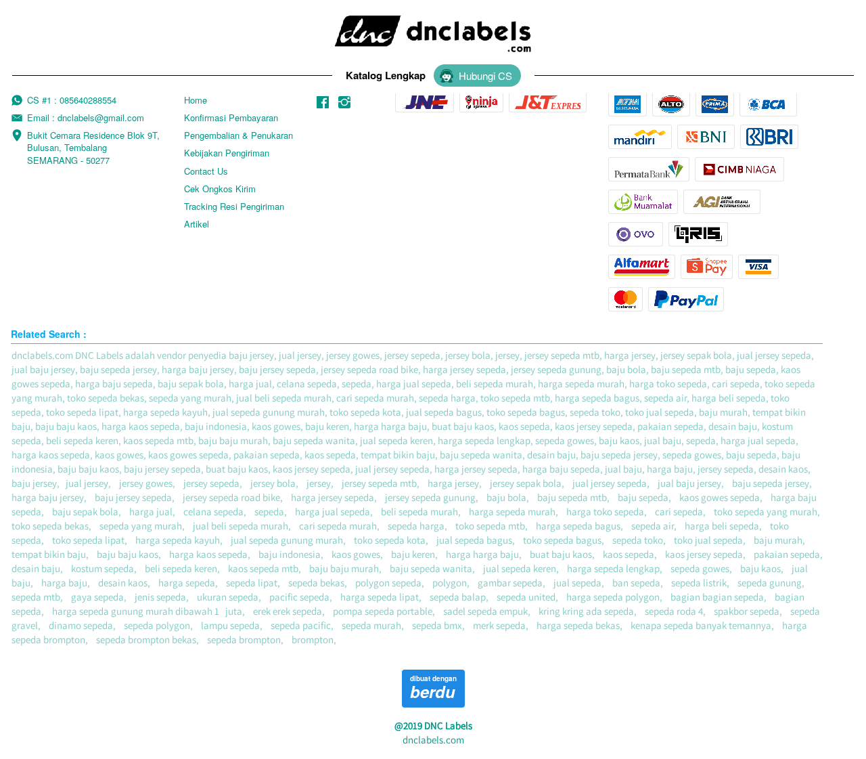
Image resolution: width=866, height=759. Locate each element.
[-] (323, 102)
